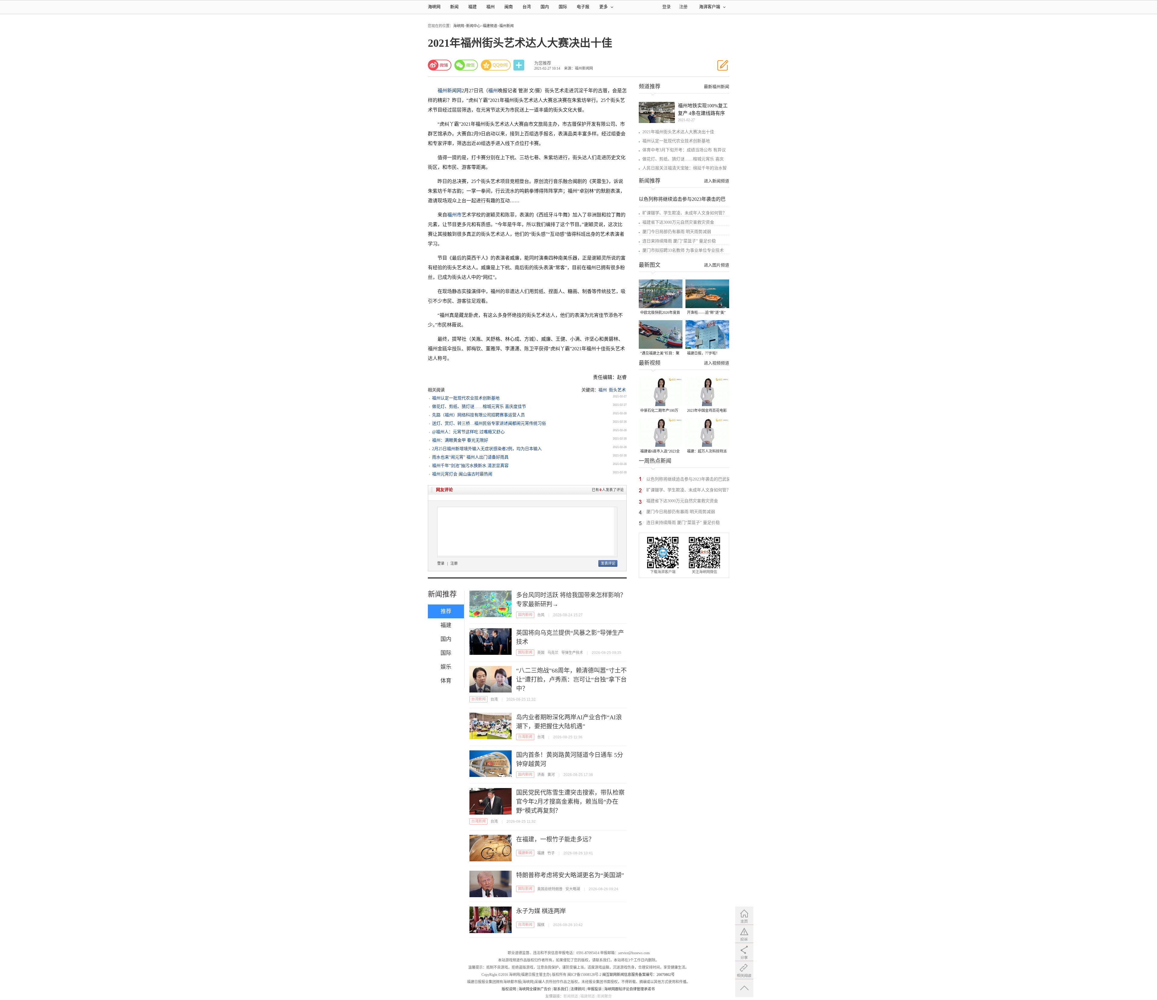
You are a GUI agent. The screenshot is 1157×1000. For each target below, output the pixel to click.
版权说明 (509, 989)
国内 (545, 7)
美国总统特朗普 (550, 889)
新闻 (454, 7)
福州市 (454, 214)
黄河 (551, 775)
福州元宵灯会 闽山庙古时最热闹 (462, 474)
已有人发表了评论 (608, 490)
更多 (603, 7)
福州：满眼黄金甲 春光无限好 (460, 440)
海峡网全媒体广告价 (535, 989)
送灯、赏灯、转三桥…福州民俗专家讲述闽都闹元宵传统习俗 (489, 423)
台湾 (526, 7)
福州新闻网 (449, 90)
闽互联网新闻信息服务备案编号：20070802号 (638, 975)
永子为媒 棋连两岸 (541, 911)
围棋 (540, 925)
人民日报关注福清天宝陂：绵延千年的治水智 (684, 168)
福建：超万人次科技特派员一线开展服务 (707, 451)
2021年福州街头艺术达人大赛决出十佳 (678, 132)
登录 (440, 563)
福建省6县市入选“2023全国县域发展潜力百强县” (660, 451)
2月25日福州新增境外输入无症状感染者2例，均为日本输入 (487, 448)
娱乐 (446, 667)
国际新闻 (525, 652)
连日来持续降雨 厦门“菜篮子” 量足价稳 (679, 241)
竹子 (551, 853)
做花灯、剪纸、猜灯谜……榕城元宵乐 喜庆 (683, 159)
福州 (490, 7)
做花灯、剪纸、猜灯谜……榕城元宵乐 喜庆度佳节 (479, 406)
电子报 (583, 7)
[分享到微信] (466, 65)
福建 (472, 7)
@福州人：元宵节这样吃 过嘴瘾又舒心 (468, 432)
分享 (519, 65)
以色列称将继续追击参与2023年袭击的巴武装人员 (688, 480)
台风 (540, 615)
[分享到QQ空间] (496, 65)
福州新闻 (506, 26)
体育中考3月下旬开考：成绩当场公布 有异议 (684, 150)
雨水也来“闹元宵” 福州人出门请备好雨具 (470, 457)
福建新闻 (525, 853)
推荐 (446, 611)
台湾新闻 (478, 699)
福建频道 (490, 26)
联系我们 (560, 989)
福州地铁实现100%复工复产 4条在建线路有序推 (703, 110)
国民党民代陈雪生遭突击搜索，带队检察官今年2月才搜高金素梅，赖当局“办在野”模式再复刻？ (570, 801)
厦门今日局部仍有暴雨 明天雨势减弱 (676, 231)
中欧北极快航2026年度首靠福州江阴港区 (660, 313)
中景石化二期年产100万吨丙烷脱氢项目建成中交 (660, 411)
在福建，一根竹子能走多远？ (555, 839)
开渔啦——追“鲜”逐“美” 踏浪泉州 (706, 313)
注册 (683, 7)
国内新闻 (525, 615)
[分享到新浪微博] (439, 65)
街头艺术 (617, 390)
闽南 (508, 7)
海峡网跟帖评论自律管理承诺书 (629, 989)
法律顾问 (577, 989)
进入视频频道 (716, 363)
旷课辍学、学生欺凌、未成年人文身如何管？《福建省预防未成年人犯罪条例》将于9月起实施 (689, 491)
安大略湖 (573, 889)
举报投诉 (594, 989)
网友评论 (444, 489)
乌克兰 (552, 653)
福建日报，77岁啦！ (703, 353)
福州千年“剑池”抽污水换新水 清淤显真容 (470, 465)
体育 (446, 681)
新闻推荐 (442, 594)
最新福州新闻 (716, 86)
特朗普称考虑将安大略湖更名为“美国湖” (570, 875)
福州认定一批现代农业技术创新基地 (466, 398)
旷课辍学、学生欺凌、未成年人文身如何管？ (684, 213)
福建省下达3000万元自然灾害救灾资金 (678, 222)
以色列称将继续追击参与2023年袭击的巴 (682, 199)
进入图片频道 (716, 265)
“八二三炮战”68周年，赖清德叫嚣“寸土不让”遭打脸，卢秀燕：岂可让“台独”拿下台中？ (571, 679)
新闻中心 (473, 26)
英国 (540, 653)
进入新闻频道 (716, 181)
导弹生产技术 (572, 653)
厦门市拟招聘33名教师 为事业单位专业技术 (683, 250)
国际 (563, 7)
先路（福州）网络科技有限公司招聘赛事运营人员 (478, 415)
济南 (540, 775)
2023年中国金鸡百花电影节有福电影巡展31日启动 (707, 411)
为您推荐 (542, 63)
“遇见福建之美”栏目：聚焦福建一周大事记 (659, 353)
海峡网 (434, 7)
